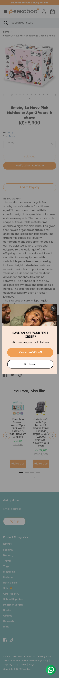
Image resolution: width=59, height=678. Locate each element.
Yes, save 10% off (30, 352)
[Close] (53, 308)
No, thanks (30, 364)
